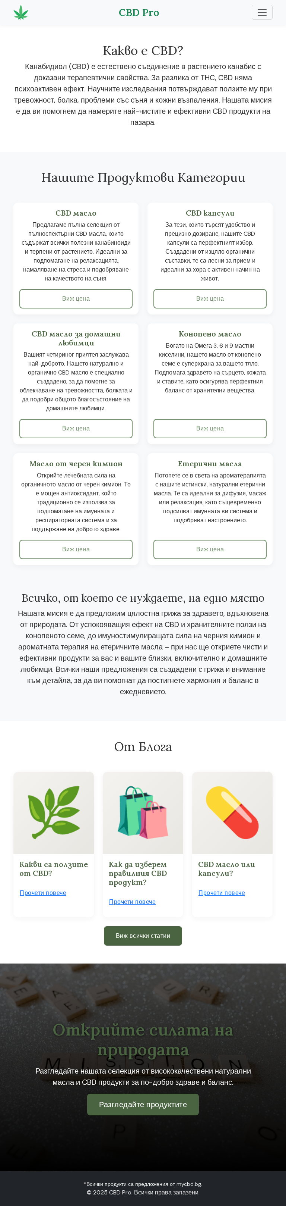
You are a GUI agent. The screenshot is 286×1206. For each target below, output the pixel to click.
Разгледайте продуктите (143, 1104)
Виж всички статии (143, 936)
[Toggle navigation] (262, 12)
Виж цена (76, 299)
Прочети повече (43, 893)
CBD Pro (139, 12)
